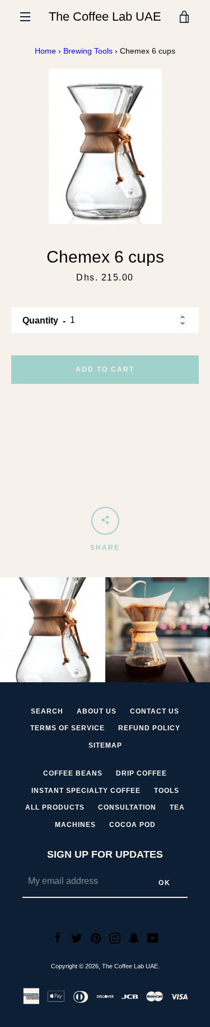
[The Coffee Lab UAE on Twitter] (76, 937)
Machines (75, 825)
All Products (55, 807)
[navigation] (25, 17)
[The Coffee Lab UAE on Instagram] (114, 937)
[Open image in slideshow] (105, 147)
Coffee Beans (72, 773)
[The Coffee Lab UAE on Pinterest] (95, 937)
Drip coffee (141, 773)
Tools (166, 791)
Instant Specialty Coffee (86, 791)
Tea (177, 807)
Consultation (127, 807)
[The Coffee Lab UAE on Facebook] (57, 937)
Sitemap (105, 745)
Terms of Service (67, 728)
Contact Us (154, 711)
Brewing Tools (88, 50)
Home (45, 50)
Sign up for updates (105, 854)
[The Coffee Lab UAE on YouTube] (152, 937)
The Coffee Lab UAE (105, 16)
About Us (96, 711)
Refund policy (149, 728)
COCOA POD (132, 825)
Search (47, 711)
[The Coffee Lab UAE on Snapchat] (133, 937)
